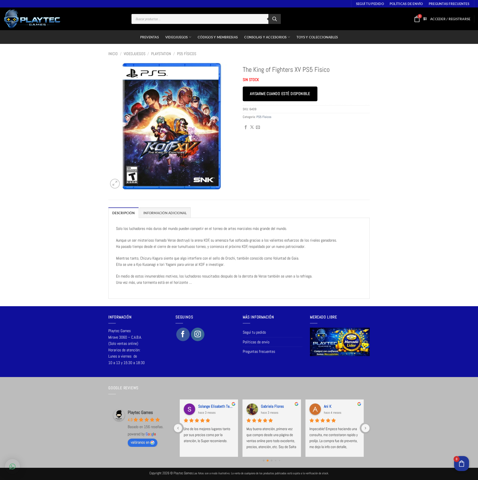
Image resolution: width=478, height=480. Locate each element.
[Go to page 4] (279, 460)
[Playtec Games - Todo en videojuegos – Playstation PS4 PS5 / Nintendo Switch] (32, 19)
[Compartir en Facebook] (246, 127)
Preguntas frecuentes (449, 4)
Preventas (149, 37)
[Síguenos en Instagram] (197, 334)
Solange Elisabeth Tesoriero (216, 406)
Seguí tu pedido (370, 4)
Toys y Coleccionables (317, 37)
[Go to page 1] (268, 461)
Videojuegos (176, 37)
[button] (450, 18)
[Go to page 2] (272, 461)
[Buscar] (274, 19)
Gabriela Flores (272, 406)
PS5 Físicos (186, 53)
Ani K (327, 406)
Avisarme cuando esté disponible (280, 93)
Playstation (161, 53)
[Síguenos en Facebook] (183, 334)
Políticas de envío (406, 4)
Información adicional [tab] (165, 213)
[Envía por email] (258, 127)
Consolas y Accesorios (265, 37)
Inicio (113, 53)
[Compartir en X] (252, 127)
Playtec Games (140, 412)
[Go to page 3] (275, 460)
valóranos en (140, 442)
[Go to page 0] (264, 461)
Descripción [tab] (123, 213)
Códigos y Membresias (218, 37)
